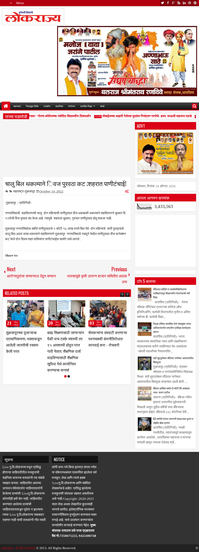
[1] (65, 376)
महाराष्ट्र (17, 106)
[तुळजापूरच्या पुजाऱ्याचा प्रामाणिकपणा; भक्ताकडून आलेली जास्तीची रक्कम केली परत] (25, 313)
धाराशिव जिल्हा (86, 106)
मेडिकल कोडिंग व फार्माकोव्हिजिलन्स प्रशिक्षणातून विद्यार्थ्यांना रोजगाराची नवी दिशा (171, 293)
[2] (68, 376)
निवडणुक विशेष (32, 106)
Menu (20, 3)
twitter (162, 3)
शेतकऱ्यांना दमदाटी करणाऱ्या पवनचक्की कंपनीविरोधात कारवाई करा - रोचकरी (107, 338)
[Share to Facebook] (32, 304)
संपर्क (102, 106)
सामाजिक (59, 106)
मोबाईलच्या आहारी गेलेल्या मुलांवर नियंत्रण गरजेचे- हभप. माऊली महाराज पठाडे (143, 116)
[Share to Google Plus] (41, 304)
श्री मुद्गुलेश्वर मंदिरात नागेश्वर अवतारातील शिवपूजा (173, 360)
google (173, 3)
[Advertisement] (67, 149)
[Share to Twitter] (37, 304)
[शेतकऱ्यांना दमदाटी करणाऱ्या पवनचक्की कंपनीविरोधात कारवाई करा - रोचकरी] (108, 313)
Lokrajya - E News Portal (18, 548)
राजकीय (47, 106)
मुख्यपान (6, 106)
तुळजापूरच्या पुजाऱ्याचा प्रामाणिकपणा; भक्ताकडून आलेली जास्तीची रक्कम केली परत (24, 341)
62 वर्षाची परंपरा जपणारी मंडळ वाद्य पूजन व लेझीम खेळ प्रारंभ (173, 421)
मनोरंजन (71, 106)
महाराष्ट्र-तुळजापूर (24, 191)
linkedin (184, 3)
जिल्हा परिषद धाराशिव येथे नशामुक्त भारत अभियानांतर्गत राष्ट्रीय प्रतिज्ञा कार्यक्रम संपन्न (172, 327)
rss (178, 3)
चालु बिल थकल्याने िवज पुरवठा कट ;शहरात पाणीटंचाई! (65, 183)
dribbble (189, 3)
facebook (167, 3)
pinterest (195, 3)
